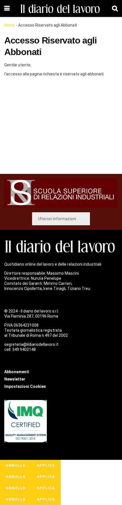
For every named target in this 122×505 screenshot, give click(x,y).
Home (9, 25)
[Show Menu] (7, 8)
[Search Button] (115, 8)
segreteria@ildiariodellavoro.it (31, 344)
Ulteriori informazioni (57, 219)
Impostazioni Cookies (25, 386)
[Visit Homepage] (61, 8)
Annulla (16, 465)
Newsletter (14, 379)
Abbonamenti (38, 126)
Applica (46, 465)
